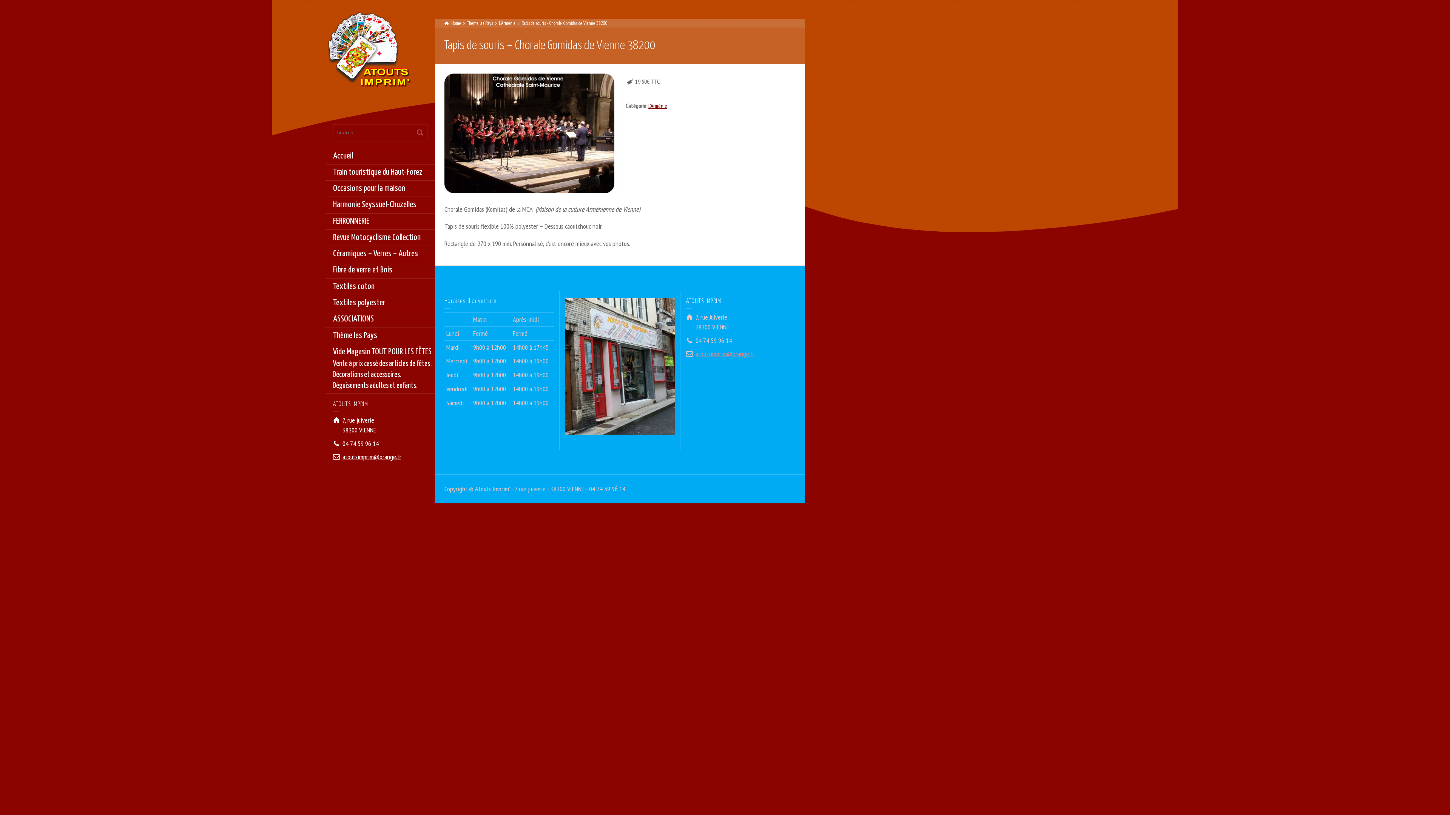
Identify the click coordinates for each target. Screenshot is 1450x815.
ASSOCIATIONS (353, 319)
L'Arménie (657, 105)
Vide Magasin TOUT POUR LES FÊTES (383, 369)
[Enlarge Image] (529, 133)
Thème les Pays (355, 335)
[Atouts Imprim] (368, 52)
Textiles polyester (359, 302)
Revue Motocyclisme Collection (377, 237)
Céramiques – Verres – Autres (375, 253)
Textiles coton (354, 286)
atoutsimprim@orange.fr (371, 456)
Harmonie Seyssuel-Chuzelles (374, 204)
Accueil (343, 156)
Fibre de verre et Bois (362, 270)
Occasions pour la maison (369, 188)
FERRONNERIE (351, 221)
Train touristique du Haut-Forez (378, 172)
